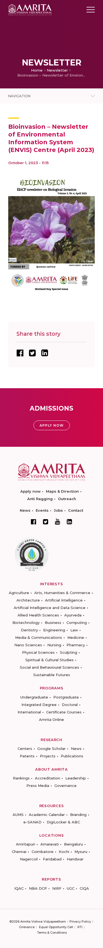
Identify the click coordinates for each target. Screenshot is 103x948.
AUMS (18, 814)
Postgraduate (66, 697)
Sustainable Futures (51, 675)
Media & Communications (38, 637)
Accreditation (47, 778)
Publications (72, 756)
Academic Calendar (47, 814)
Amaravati (49, 844)
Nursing (54, 645)
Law (74, 630)
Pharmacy (75, 645)
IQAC (19, 888)
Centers (25, 748)
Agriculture (19, 592)
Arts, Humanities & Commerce (62, 592)
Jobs (58, 510)
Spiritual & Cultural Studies (49, 660)
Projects (47, 756)
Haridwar (75, 859)
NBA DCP (38, 888)
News (25, 510)
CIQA (84, 888)
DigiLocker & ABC (63, 822)
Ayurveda (73, 615)
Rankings (21, 778)
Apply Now (52, 425)
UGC (70, 888)
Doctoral (70, 704)
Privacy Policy (80, 921)
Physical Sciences (38, 652)
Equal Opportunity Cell (56, 927)
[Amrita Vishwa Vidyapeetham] (30, 9)
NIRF (57, 888)
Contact (75, 510)
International (29, 712)
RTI (79, 927)
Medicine (75, 637)
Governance (65, 785)
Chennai (19, 851)
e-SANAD (32, 822)
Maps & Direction (62, 491)
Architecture (28, 600)
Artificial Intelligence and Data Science (49, 607)
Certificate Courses (64, 712)
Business (53, 622)
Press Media (37, 785)
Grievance (27, 927)
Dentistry (29, 630)
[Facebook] (33, 521)
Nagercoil (29, 859)
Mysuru (80, 851)
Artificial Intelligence (64, 600)
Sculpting (68, 652)
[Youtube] (57, 521)
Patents (27, 756)
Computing (76, 622)
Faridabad (52, 859)
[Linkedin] (69, 521)
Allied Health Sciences (38, 615)
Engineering (54, 630)
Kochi (64, 851)
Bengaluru (73, 844)
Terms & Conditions (52, 932)
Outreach (67, 499)
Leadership (75, 778)
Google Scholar (51, 748)
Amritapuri (25, 844)
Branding (78, 814)
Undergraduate (34, 697)
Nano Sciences (28, 645)
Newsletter (57, 70)
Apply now (30, 491)
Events (42, 510)
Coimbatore (43, 851)
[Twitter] (45, 521)
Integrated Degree (39, 704)
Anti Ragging (40, 499)
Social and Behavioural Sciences (49, 667)
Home (37, 70)
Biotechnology (26, 622)
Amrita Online (51, 719)
